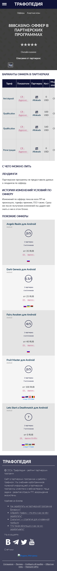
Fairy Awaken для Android (21, 314)
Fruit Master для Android (21, 359)
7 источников (28, 429)
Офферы (21, 13)
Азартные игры (33, 13)
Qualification (9, 113)
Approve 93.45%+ (31, 438)
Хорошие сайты (31, 567)
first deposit (8, 98)
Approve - (23, 100)
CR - (22, 96)
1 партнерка (28, 242)
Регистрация (9, 150)
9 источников (28, 381)
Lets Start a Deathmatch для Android (27, 407)
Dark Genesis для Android (21, 269)
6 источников (28, 290)
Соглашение (8, 564)
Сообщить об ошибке (34, 564)
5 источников (28, 245)
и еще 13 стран (28, 399)
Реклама (19, 564)
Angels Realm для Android (21, 223)
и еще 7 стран (28, 447)
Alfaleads (37, 100)
